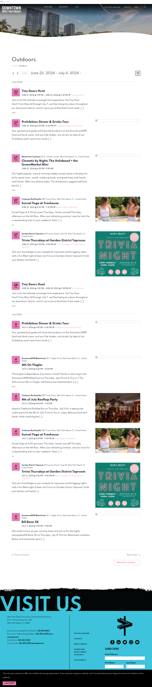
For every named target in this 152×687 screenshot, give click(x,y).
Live (77, 7)
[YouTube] (137, 644)
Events (127, 7)
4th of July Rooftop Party (40, 399)
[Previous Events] (13, 73)
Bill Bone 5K (30, 522)
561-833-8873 (43, 631)
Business (63, 7)
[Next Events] (17, 73)
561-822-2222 (24, 640)
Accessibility (80, 660)
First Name (110, 663)
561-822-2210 (25, 643)
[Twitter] (125, 644)
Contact (78, 638)
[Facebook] (112, 644)
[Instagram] (131, 644)
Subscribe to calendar (126, 562)
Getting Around (112, 7)
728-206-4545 (42, 634)
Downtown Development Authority (80, 652)
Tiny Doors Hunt (33, 91)
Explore (48, 7)
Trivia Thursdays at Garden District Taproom (53, 240)
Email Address (112, 654)
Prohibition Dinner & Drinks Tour (45, 121)
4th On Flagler (32, 365)
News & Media (80, 644)
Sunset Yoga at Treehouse (40, 203)
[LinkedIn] (118, 644)
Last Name (131, 663)
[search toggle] (145, 6)
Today (24, 73)
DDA (136, 7)
